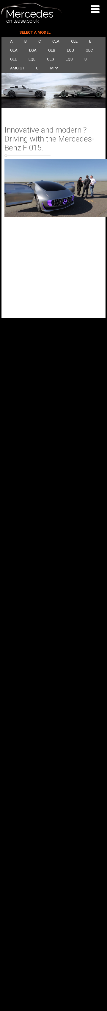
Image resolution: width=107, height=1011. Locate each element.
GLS (50, 59)
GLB (51, 50)
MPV (54, 68)
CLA (55, 41)
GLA (14, 50)
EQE (32, 59)
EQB (70, 50)
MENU (97, 9)
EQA (33, 50)
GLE (13, 59)
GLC (89, 50)
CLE (74, 41)
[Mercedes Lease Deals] (31, 21)
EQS (69, 59)
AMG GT (17, 68)
